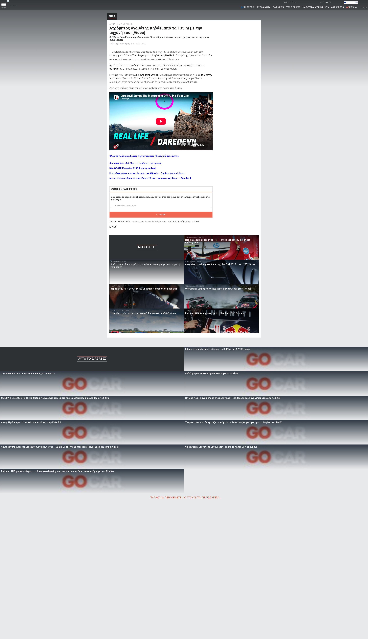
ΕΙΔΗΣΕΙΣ (128, 24)
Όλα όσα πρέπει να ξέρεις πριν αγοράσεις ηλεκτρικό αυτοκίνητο (144, 156)
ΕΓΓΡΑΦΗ (161, 215)
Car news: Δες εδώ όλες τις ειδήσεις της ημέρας (135, 163)
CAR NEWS (278, 7)
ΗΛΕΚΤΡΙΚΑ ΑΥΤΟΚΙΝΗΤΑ (316, 7)
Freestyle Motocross (156, 221)
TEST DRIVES (293, 7)
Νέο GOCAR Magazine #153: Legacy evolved (132, 168)
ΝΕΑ (112, 16)
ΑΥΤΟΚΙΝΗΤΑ (264, 7)
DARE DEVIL (124, 221)
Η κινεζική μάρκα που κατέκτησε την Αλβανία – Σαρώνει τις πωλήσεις (147, 173)
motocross (138, 221)
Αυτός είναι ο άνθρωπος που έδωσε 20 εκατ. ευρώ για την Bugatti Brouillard (150, 178)
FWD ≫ (351, 7)
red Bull (196, 221)
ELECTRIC (247, 7)
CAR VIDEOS (337, 7)
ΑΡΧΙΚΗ (112, 24)
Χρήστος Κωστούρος (119, 43)
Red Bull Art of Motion (179, 221)
